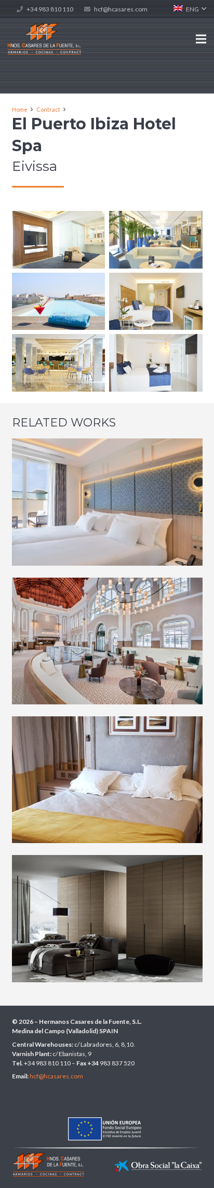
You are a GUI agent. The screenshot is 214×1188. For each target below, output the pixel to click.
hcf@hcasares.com (121, 9)
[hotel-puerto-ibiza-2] (59, 301)
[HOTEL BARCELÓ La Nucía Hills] (107, 780)
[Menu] (201, 39)
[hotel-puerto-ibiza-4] (59, 362)
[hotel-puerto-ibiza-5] (156, 239)
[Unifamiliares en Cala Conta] (107, 918)
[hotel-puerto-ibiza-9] (156, 362)
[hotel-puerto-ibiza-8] (156, 301)
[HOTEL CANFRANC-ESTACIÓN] (107, 641)
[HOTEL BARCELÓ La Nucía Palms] (107, 502)
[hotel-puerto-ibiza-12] (59, 239)
